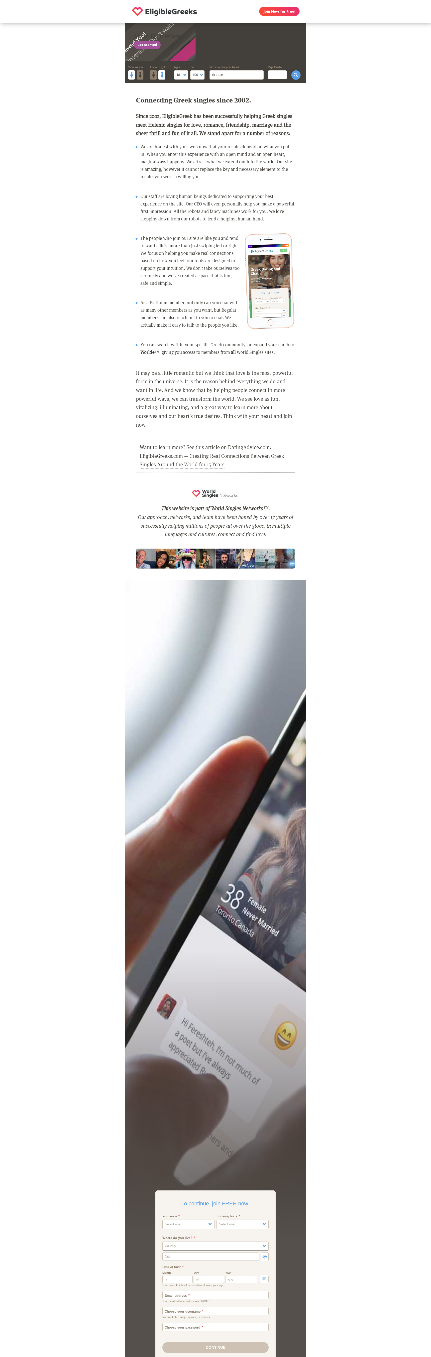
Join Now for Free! (279, 11)
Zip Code (275, 67)
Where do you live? (224, 67)
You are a (135, 67)
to (192, 67)
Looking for (159, 67)
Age (177, 67)
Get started (147, 45)
